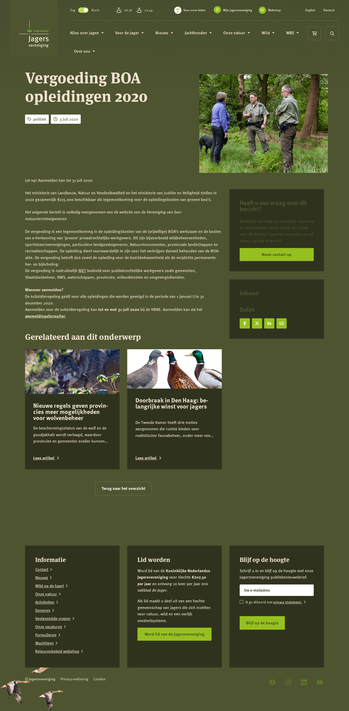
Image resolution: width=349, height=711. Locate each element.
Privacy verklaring (74, 679)
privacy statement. (287, 601)
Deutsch (329, 10)
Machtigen (44, 643)
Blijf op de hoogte (262, 623)
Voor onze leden (194, 10)
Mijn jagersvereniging (237, 10)
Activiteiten (44, 602)
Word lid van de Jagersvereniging (174, 634)
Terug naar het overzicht (123, 488)
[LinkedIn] (304, 682)
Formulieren (45, 635)
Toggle (83, 10)
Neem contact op (277, 254)
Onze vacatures (48, 627)
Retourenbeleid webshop (57, 651)
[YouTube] (320, 682)
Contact (41, 569)
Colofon (99, 679)
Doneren (42, 610)
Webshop (274, 10)
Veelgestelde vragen (53, 618)
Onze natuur (46, 594)
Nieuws (41, 577)
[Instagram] (288, 682)
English (310, 10)
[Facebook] (272, 682)
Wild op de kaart (49, 586)
